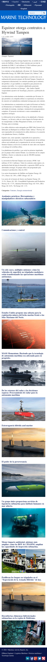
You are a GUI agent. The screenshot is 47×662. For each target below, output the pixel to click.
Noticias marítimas (35, 653)
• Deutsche (25, 2)
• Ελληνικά (27, 5)
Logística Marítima (21, 653)
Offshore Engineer (7, 653)
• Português (9, 5)
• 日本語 (43, 2)
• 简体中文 (5, 2)
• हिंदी (18, 5)
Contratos (13, 190)
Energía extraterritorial (24, 190)
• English (23, 9)
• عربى (34, 2)
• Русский (38, 5)
